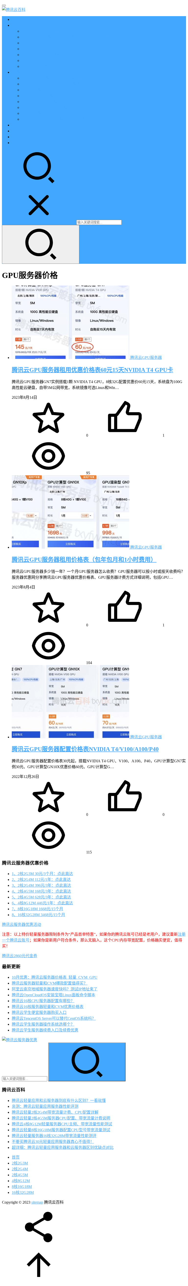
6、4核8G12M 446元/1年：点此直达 (42, 903)
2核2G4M (20, 1169)
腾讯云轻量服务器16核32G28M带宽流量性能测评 (54, 1136)
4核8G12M (21, 1181)
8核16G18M (22, 1187)
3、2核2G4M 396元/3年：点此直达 (41, 885)
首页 (16, 19)
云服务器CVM (24, 25)
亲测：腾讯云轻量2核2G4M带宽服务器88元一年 (63, 96)
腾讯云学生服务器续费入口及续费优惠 (45, 1030)
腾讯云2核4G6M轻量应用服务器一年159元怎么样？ (66, 102)
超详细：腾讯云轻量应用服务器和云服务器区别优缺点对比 (63, 1147)
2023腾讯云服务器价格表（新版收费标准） (59, 31)
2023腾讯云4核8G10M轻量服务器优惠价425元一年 (65, 107)
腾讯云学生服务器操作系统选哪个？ (43, 1024)
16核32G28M (23, 1192)
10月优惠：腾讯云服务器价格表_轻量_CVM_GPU (54, 977)
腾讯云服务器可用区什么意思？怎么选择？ (59, 66)
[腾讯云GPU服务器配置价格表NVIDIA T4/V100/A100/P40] (71, 737)
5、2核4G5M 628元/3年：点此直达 (41, 897)
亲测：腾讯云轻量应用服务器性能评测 (45, 1106)
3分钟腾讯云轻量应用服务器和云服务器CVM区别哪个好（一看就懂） (82, 37)
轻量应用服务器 (25, 72)
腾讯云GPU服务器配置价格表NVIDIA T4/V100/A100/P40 (85, 749)
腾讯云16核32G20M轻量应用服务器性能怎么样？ (64, 119)
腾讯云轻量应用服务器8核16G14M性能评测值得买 (65, 113)
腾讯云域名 (21, 143)
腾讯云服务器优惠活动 (21, 924)
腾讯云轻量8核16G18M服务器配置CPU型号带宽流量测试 (61, 1130)
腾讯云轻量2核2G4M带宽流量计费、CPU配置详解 (55, 1112)
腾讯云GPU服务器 (146, 357)
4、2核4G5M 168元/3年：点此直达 (41, 891)
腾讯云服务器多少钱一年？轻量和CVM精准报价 (63, 84)
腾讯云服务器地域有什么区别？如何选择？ (59, 60)
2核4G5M (20, 1175)
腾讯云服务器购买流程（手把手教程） (55, 49)
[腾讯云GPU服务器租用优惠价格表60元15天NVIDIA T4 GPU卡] (71, 357)
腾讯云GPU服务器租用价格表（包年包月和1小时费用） (84, 559)
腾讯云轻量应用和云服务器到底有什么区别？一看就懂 (59, 1100)
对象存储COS (23, 131)
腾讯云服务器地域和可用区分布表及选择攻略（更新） (69, 55)
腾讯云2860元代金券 (19, 956)
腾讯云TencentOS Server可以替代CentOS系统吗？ (54, 1018)
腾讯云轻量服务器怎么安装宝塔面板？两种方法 (63, 90)
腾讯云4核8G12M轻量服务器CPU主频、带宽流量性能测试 (62, 1124)
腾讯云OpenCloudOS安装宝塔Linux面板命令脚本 (53, 995)
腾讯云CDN (22, 137)
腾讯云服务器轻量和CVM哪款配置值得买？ (49, 983)
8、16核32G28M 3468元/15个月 (38, 915)
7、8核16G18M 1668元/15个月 (37, 909)
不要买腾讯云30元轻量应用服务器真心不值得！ (53, 1142)
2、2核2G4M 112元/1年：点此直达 (41, 879)
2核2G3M (20, 1163)
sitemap (37, 1202)
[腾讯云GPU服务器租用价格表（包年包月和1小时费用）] (71, 547)
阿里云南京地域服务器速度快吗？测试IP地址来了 (54, 989)
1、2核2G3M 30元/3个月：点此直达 (42, 874)
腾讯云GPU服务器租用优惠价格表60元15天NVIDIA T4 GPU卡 (92, 370)
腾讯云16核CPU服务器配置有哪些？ (43, 1001)
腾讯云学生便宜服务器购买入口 (39, 1012)
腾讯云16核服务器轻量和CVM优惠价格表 (47, 1007)
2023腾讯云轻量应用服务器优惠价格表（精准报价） (67, 78)
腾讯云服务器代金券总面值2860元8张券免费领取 (64, 43)
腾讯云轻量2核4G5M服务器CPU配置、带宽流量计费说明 (61, 1118)
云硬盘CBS (21, 125)
